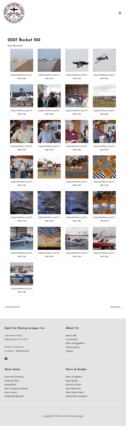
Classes (69, 350)
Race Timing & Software (16, 388)
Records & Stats (73, 384)
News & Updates (74, 376)
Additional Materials (14, 396)
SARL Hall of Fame (75, 392)
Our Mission (72, 339)
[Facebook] (6, 358)
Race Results (72, 380)
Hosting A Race (12, 380)
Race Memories (15, 45)
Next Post (116, 306)
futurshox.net (22, 350)
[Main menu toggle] (120, 13)
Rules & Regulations (75, 343)
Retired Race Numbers (76, 396)
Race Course (11, 392)
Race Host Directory (14, 376)
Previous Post (11, 306)
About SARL (71, 335)
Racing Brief (10, 384)
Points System (73, 347)
